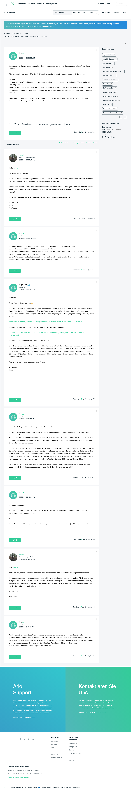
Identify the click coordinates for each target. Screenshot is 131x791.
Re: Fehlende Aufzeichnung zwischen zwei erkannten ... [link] (28, 36)
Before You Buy (108, 88)
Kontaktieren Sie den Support (90, 712)
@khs (15, 168)
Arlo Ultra (54, 741)
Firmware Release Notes (111, 113)
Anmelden (116, 12)
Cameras (31, 4)
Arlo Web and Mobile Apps (112, 71)
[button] (96, 50)
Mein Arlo (110, 4)
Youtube (28, 739)
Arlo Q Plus (55, 754)
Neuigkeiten (73, 747)
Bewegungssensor (42, 124)
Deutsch (7, 34)
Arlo (26, 34)
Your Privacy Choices (31, 787)
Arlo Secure (107, 63)
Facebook (20, 739)
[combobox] (85, 13)
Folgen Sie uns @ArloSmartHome (18, 777)
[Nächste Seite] (125, 117)
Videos (67, 124)
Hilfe (124, 12)
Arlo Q (53, 751)
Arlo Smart (106, 67)
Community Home (75, 753)
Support (101, 4)
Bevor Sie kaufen (109, 92)
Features (106, 104)
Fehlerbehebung (56, 124)
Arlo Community (10, 13)
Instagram (33, 739)
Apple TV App (107, 55)
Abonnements (21, 4)
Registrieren (106, 12)
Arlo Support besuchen (22, 717)
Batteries (106, 84)
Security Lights (51, 4)
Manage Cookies (46, 787)
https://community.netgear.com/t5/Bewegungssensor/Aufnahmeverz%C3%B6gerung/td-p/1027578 (46, 322)
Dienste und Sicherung (111, 100)
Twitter (24, 739)
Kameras (17, 34)
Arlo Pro (54, 744)
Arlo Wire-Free (108, 75)
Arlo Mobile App (108, 59)
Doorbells (40, 4)
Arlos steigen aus (109, 80)
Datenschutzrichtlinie (17, 787)
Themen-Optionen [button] (126, 44)
